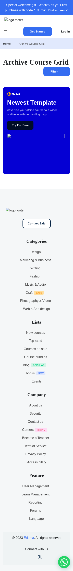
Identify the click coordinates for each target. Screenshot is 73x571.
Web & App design (36, 309)
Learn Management (35, 494)
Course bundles (35, 357)
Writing (35, 268)
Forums (35, 510)
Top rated (35, 340)
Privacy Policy (35, 454)
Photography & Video (35, 300)
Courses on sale (35, 349)
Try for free (20, 125)
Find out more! (58, 10)
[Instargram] (33, 558)
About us (35, 405)
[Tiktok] (47, 558)
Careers (28, 429)
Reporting (35, 502)
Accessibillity (36, 462)
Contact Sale (36, 223)
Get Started (37, 31)
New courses (35, 332)
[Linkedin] (53, 558)
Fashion (35, 276)
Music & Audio (35, 284)
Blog (26, 365)
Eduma (29, 538)
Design (35, 252)
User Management (35, 486)
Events (37, 381)
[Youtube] (26, 558)
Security (35, 413)
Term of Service (35, 446)
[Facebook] (20, 558)
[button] (64, 562)
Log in (65, 31)
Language (36, 518)
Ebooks (29, 373)
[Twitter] (40, 558)
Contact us (35, 421)
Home (7, 43)
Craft (29, 292)
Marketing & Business (35, 260)
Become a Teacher (35, 438)
